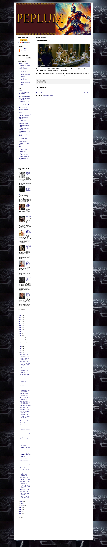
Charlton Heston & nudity (28, 173)
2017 (20, 329)
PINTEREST (21, 67)
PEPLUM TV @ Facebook (25, 82)
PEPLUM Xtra (22, 76)
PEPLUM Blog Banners (24, 154)
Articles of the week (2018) (25, 114)
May (21, 350)
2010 (20, 513)
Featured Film (22, 140)
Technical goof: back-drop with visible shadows (25, 365)
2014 (20, 335)
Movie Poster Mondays (25, 374)
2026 (20, 312)
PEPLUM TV (23, 51)
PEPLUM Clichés (23, 149)
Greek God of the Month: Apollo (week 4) (28, 280)
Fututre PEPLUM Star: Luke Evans (28, 295)
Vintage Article (23, 437)
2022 (20, 319)
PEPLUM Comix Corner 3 (24, 156)
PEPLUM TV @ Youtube (24, 74)
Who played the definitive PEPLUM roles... (24, 99)
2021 (20, 321)
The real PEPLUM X (23, 109)
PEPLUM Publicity (24, 393)
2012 (20, 509)
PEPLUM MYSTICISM (24, 101)
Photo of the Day (24, 354)
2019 (20, 325)
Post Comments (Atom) (47, 95)
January (22, 505)
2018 (20, 327)
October (22, 341)
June (21, 348)
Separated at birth (24, 460)
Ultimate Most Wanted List (25, 122)
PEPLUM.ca (21, 84)
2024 (20, 315)
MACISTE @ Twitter (23, 63)
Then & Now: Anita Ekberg (28, 205)
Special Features (22, 141)
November (22, 339)
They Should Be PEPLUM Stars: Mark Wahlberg (28, 264)
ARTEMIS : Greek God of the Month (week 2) (28, 248)
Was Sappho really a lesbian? (25, 412)
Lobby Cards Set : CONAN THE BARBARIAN (24, 474)
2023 (20, 317)
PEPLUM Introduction (24, 92)
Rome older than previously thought (25, 428)
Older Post (86, 92)
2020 (20, 323)
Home (63, 92)
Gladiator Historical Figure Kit (24, 380)
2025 (20, 314)
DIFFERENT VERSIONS (24, 115)
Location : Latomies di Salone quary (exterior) (25, 418)
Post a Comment (42, 90)
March (21, 501)
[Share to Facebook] (43, 82)
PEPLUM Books (22, 120)
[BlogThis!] (40, 82)
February (22, 503)
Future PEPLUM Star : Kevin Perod (28, 232)
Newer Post (39, 92)
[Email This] (38, 82)
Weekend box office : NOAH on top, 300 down (25, 486)
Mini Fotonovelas (23, 107)
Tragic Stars (21, 153)
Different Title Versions (25, 481)
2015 (20, 333)
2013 (20, 507)
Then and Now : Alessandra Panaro (25, 425)
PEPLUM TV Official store (24, 65)
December (22, 337)
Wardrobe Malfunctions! (24, 103)
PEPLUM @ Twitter (23, 78)
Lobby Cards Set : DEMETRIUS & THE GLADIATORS (25, 402)
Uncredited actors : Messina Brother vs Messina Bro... (25, 390)
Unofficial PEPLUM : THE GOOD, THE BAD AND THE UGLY (25, 498)
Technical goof (23, 458)
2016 (20, 331)
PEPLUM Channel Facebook (23, 80)
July (21, 346)
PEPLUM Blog (23, 48)
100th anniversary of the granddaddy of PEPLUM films (25, 369)
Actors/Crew (21, 148)
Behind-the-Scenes (24, 356)
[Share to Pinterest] (45, 82)
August (22, 345)
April (21, 352)
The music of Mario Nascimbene (24, 359)
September (22, 343)
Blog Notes (22, 385)
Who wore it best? (24, 420)
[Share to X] (41, 82)
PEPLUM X (28, 216)
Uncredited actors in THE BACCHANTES (25, 470)
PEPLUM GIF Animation (25, 479)
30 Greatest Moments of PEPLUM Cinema (24, 137)
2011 (20, 511)
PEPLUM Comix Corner (24, 161)
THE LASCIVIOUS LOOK (24, 96)
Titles (20, 146)
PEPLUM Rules (22, 151)
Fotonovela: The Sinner (24, 123)
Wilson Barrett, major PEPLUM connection (25, 453)
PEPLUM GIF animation (25, 378)
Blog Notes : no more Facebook (25, 444)
